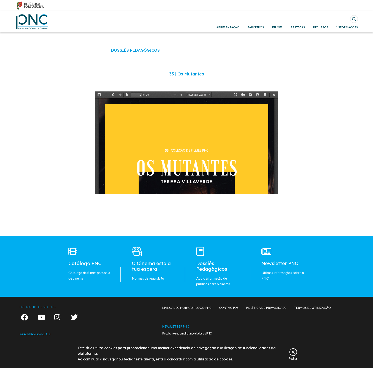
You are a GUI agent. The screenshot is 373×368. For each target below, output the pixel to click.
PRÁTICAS (298, 27)
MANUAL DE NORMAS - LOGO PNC (187, 307)
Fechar (293, 358)
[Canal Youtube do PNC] (41, 317)
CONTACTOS (229, 307)
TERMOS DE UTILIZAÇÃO (312, 307)
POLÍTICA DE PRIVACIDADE (266, 307)
